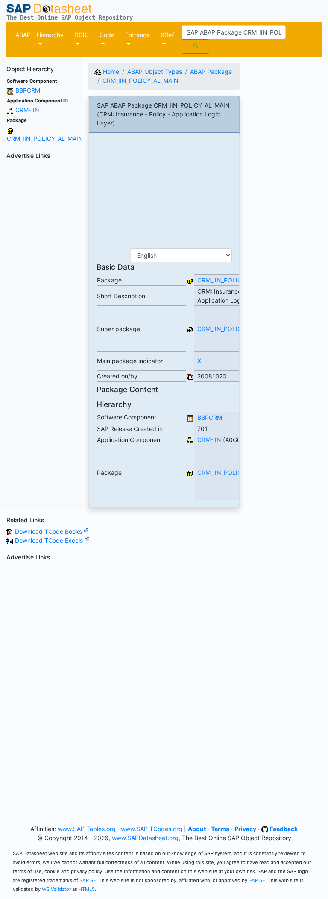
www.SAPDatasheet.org (145, 837)
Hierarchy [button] (50, 34)
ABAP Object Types (154, 71)
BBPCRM (27, 90)
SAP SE (87, 880)
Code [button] (107, 34)
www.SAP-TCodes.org (151, 828)
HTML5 (87, 889)
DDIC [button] (81, 34)
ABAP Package (211, 71)
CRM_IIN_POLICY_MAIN (230, 328)
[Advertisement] (41, 291)
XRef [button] (167, 34)
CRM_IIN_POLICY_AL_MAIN (45, 138)
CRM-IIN (27, 109)
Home (110, 71)
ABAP (23, 34)
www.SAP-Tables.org (87, 828)
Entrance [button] (137, 34)
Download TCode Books (49, 531)
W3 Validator (56, 889)
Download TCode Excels (50, 540)
